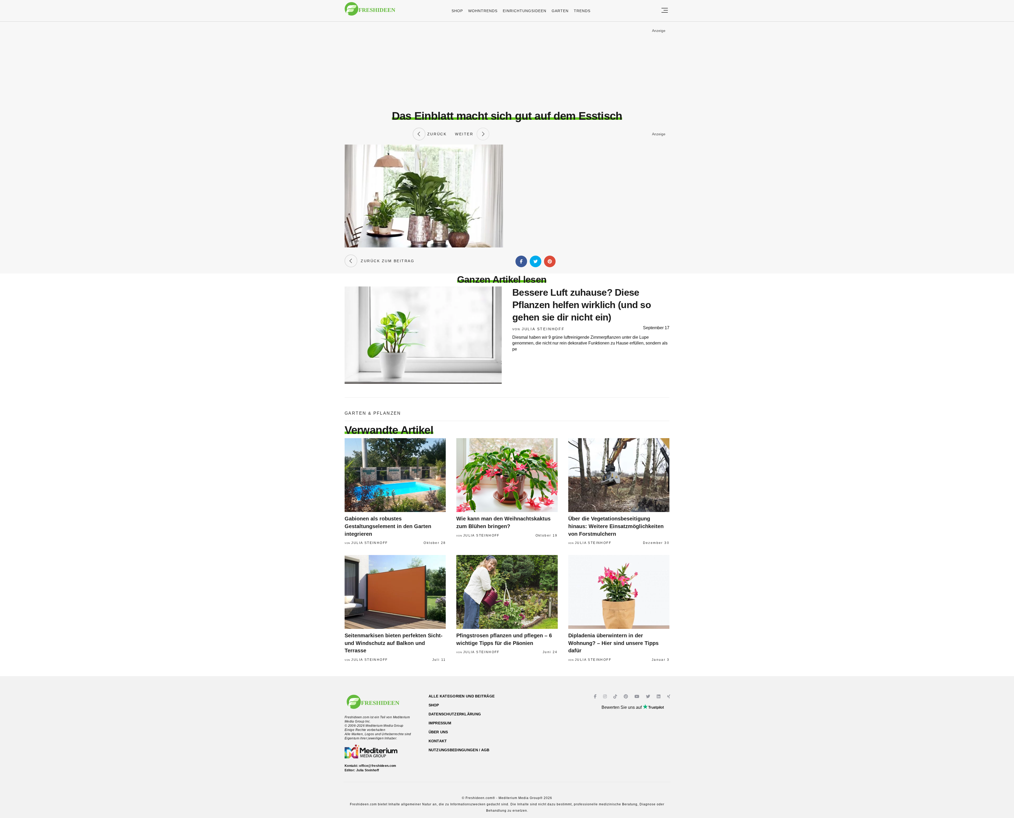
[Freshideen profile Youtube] (638, 696)
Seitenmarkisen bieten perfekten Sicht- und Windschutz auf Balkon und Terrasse (394, 643)
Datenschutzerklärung (455, 714)
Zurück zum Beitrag (385, 261)
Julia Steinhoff (543, 329)
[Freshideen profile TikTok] (615, 696)
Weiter (466, 134)
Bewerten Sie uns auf (622, 707)
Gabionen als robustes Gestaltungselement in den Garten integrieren (388, 526)
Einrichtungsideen (524, 11)
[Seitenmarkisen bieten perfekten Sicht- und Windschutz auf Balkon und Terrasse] (395, 592)
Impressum (440, 723)
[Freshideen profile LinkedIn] (659, 696)
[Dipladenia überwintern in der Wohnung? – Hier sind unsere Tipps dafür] (618, 592)
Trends (582, 11)
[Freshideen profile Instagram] (605, 696)
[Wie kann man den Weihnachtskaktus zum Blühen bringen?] (506, 475)
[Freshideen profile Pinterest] (626, 696)
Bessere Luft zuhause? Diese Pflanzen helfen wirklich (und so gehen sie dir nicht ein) (581, 305)
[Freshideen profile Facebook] (596, 696)
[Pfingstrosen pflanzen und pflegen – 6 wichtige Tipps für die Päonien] (506, 592)
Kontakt (438, 741)
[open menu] (664, 10)
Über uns (438, 732)
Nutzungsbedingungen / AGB (459, 750)
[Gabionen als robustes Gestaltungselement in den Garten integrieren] (395, 475)
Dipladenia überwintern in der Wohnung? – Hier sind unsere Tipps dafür (613, 643)
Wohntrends (482, 11)
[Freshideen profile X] (648, 696)
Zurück (436, 134)
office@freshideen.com (377, 766)
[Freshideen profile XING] (669, 696)
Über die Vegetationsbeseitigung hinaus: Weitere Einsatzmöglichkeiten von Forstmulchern (616, 526)
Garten (560, 11)
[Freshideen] (370, 11)
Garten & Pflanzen (373, 413)
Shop (457, 11)
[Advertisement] (507, 66)
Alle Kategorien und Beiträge (462, 696)
